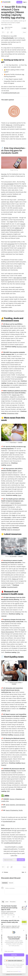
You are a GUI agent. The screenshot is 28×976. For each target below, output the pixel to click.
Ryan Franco (13, 442)
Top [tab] (3, 901)
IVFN (3, 483)
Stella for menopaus (13, 529)
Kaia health (7, 517)
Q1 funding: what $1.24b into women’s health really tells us (10, 922)
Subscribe (19, 2)
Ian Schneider (13, 556)
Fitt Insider (10, 383)
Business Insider (22, 346)
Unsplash (20, 442)
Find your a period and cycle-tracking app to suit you (8, 912)
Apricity (12, 452)
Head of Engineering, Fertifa (14, 810)
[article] (14, 911)
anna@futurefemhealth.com (11, 93)
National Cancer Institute (15, 682)
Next (23, 872)
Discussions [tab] (12, 901)
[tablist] (7, 882)
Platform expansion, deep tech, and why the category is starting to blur (10, 926)
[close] (23, 930)
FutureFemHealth (18, 311)
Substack (8, 974)
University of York (18, 735)
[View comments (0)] (7, 32)
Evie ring (3, 174)
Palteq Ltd (9, 125)
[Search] (25, 901)
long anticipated (9, 184)
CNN (18, 652)
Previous (6, 872)
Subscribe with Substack (15, 960)
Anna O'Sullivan (8, 27)
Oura (9, 217)
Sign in (25, 2)
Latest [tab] (6, 901)
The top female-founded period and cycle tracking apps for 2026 (9, 907)
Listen (24, 28)
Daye (19, 470)
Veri (20, 248)
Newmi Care (15, 395)
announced (20, 377)
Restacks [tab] (11, 883)
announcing (10, 244)
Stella (13, 515)
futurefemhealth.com (9, 821)
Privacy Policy (19, 967)
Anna (2, 825)
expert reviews (11, 196)
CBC (8, 791)
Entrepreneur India (12, 413)
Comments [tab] (4, 883)
